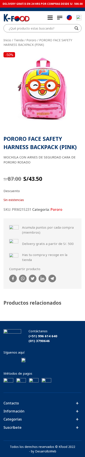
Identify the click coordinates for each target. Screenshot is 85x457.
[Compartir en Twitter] (32, 278)
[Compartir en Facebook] (13, 278)
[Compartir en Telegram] (52, 278)
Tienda (19, 40)
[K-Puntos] (69, 17)
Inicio (7, 40)
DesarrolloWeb (45, 451)
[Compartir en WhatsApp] (23, 278)
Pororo (31, 40)
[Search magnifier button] (76, 28)
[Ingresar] (79, 17)
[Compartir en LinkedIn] (42, 278)
